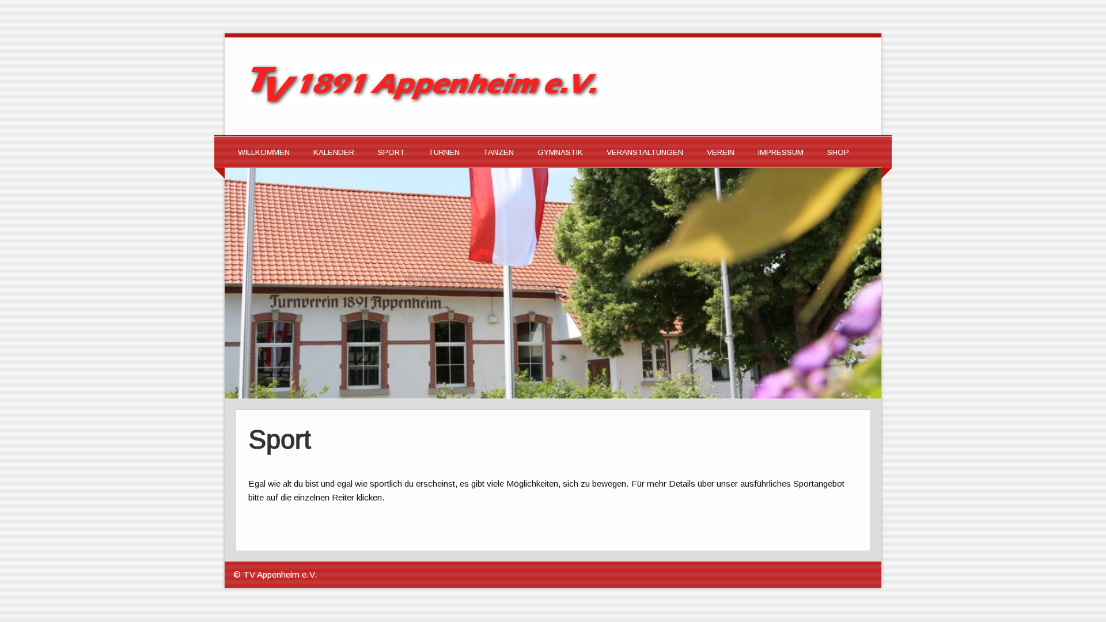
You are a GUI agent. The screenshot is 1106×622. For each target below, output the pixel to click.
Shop (838, 152)
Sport (391, 152)
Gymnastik (560, 152)
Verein (720, 152)
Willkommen (264, 152)
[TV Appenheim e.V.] (424, 104)
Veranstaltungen (645, 152)
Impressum (781, 152)
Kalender (333, 152)
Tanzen (498, 152)
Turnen (444, 152)
